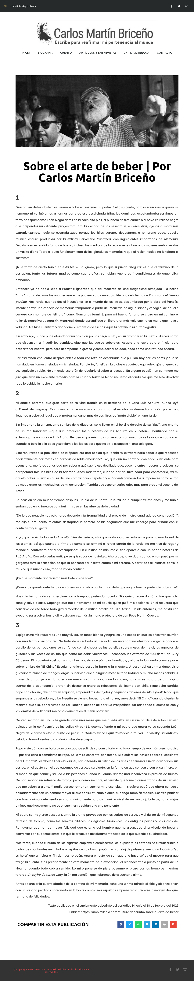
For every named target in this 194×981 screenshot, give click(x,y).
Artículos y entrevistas (97, 52)
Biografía (45, 52)
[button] (120, 924)
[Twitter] (179, 6)
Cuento (66, 52)
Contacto (164, 52)
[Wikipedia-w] (186, 6)
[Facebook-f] (171, 6)
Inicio (26, 52)
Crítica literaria (136, 52)
